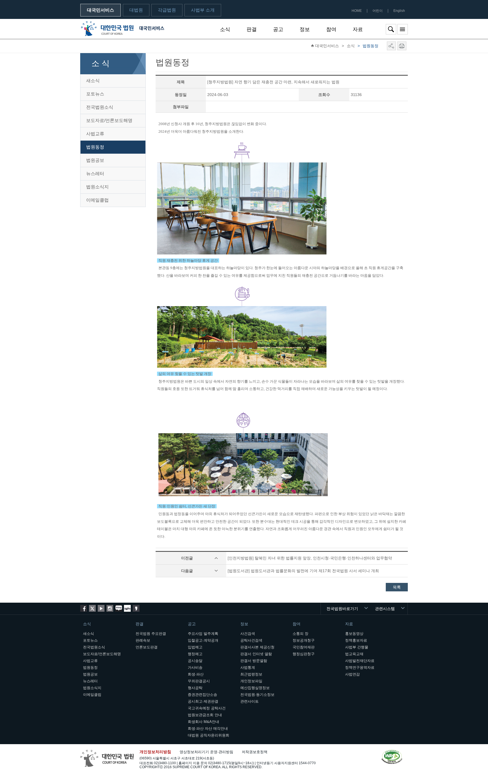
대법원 (136, 10)
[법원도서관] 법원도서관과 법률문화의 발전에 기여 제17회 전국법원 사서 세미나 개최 (303, 570)
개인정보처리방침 (155, 752)
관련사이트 (249, 701)
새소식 (93, 80)
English (399, 11)
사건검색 (247, 633)
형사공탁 (195, 688)
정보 (305, 29)
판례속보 (143, 640)
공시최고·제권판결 (203, 701)
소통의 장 (300, 633)
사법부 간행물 (356, 647)
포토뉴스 (95, 94)
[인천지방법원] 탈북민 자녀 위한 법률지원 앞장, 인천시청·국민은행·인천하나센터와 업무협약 (310, 558)
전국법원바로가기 (342, 608)
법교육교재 (354, 654)
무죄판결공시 (199, 681)
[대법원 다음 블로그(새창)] (127, 608)
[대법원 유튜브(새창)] (101, 608)
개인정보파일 (251, 681)
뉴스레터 (95, 173)
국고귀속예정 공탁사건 (207, 708)
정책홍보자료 (356, 640)
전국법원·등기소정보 (257, 694)
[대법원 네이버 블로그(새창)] (118, 608)
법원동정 (95, 147)
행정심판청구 (304, 654)
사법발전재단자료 (359, 661)
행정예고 (195, 654)
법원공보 (95, 160)
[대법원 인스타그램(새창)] (109, 608)
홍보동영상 (354, 633)
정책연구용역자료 (359, 667)
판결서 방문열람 (253, 661)
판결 (252, 29)
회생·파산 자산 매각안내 (208, 728)
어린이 (377, 11)
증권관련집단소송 (202, 694)
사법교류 (95, 133)
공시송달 (195, 661)
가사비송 (195, 667)
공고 (278, 29)
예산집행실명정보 (255, 688)
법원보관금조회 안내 (205, 715)
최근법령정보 (251, 674)
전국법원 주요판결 (151, 633)
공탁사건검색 (251, 640)
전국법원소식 (99, 107)
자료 (358, 29)
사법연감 (352, 674)
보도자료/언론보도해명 (109, 120)
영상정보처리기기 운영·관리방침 (206, 752)
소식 (225, 29)
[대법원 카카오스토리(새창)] (136, 608)
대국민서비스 (100, 10)
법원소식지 (97, 186)
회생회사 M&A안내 (203, 722)
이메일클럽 (97, 200)
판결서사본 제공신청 (257, 647)
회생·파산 (196, 674)
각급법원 (167, 10)
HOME (357, 11)
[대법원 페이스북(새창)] (83, 608)
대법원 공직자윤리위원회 (208, 735)
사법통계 (247, 667)
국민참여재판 (304, 647)
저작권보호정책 (254, 752)
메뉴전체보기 (402, 29)
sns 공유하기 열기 (391, 46)
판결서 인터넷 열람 (256, 654)
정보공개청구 (304, 640)
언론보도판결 (147, 647)
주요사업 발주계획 (203, 633)
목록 (397, 587)
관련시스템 (385, 608)
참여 (331, 29)
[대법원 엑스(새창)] (92, 608)
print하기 (401, 46)
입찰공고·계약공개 (203, 640)
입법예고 (195, 647)
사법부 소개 (203, 10)
